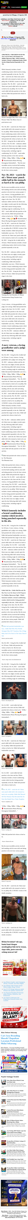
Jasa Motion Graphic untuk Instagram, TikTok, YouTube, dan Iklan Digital (14, 982)
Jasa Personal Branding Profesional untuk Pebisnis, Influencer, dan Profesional (13, 994)
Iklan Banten (4, 1211)
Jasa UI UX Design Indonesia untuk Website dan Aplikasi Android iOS (13, 989)
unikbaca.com (19, 1216)
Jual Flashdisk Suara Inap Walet (15, 1159)
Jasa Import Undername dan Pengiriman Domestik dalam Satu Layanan (12, 999)
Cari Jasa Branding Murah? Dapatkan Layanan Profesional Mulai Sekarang (11, 1039)
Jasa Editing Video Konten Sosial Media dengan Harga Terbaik (12, 986)
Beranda (4, 45)
